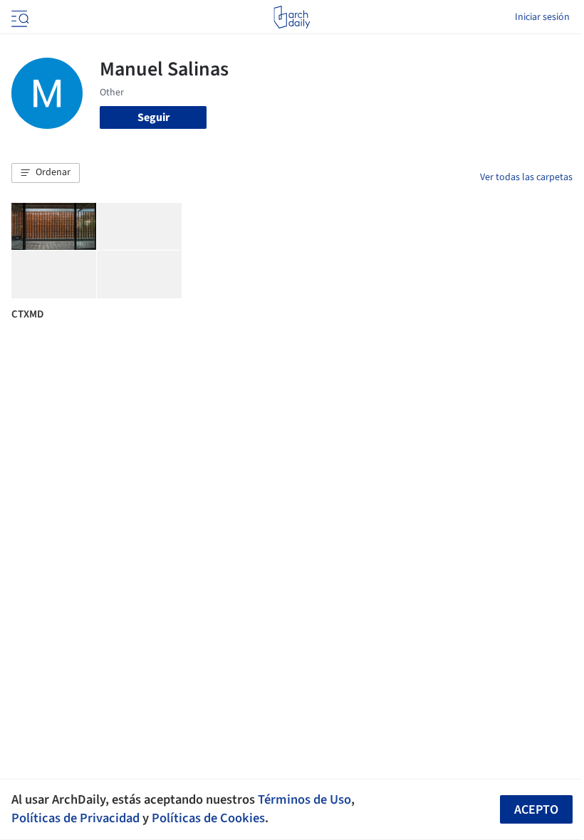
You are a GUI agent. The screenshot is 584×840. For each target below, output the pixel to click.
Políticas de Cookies (208, 818)
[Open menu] (18, 17)
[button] (45, 173)
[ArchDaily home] (291, 17)
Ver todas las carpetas (526, 177)
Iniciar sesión (542, 17)
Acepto (536, 810)
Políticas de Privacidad (75, 818)
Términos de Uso (304, 799)
